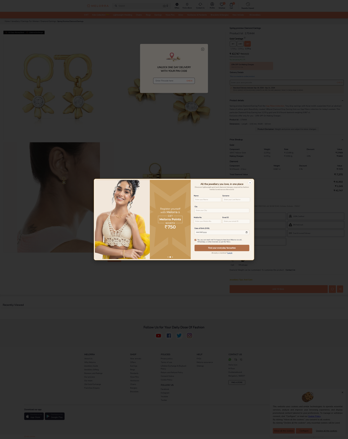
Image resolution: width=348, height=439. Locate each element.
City (196, 206)
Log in (229, 253)
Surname (225, 195)
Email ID (225, 217)
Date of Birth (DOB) (202, 228)
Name (196, 195)
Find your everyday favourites (222, 248)
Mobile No (198, 217)
